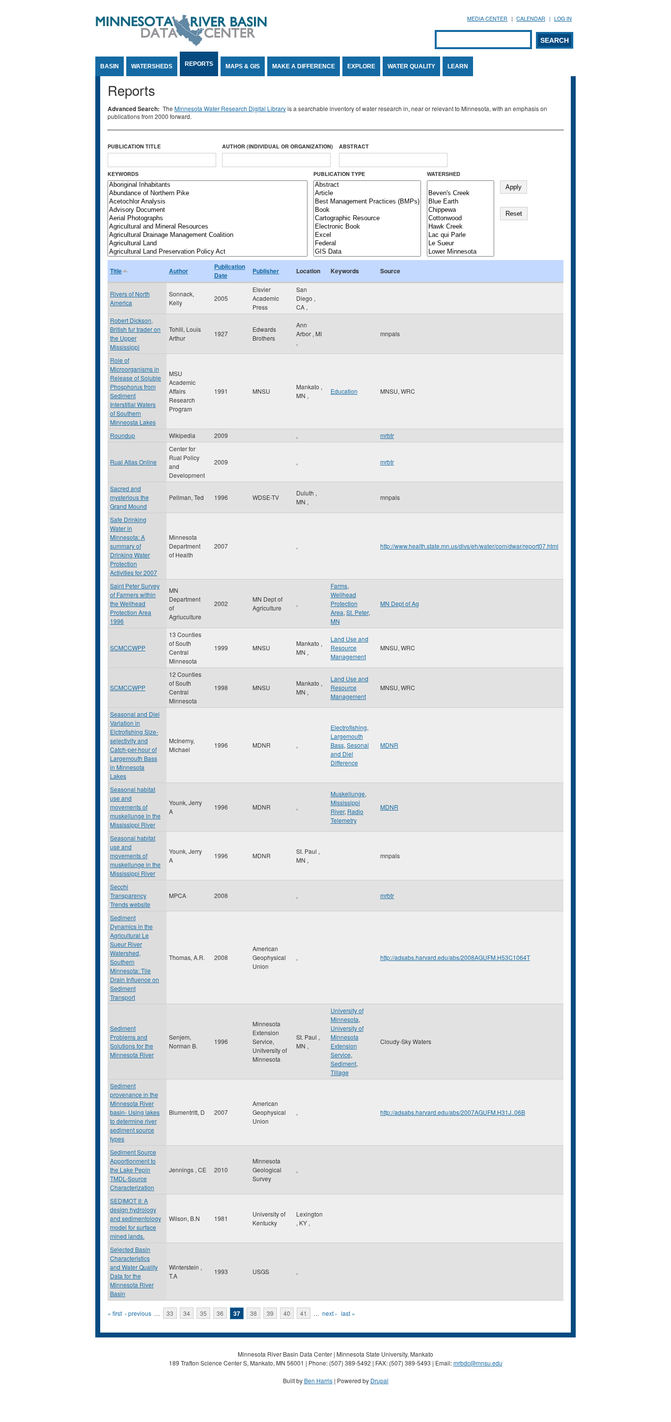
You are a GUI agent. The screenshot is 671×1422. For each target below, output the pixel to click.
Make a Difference (303, 66)
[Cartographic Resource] (367, 218)
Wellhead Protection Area (344, 603)
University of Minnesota (347, 1014)
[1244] (460, 185)
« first (115, 1313)
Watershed (443, 173)
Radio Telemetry (347, 815)
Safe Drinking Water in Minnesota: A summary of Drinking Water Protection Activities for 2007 (133, 546)
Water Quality (411, 66)
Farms (339, 585)
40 (286, 1313)
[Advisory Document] (207, 210)
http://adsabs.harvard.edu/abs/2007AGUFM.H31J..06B (452, 1112)
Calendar (530, 18)
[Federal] (367, 243)
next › (329, 1313)
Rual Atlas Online (133, 462)
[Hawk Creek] (460, 227)
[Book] (367, 210)
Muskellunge (348, 793)
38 (253, 1313)
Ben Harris (318, 1380)
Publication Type (339, 173)
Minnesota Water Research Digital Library (230, 108)
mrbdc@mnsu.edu (478, 1363)
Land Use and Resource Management (349, 648)
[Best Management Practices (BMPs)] (367, 202)
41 (303, 1313)
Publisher (265, 270)
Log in (563, 18)
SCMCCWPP (127, 647)
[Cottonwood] (460, 218)
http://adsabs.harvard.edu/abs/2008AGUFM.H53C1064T (455, 957)
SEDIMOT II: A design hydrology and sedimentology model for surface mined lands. (135, 1218)
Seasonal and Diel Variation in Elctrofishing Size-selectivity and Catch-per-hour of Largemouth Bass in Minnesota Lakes (135, 745)
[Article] (367, 193)
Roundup (122, 435)
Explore (361, 66)
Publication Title (134, 146)
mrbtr (387, 435)
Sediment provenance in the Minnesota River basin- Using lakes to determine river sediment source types (135, 1112)
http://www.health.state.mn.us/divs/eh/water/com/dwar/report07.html (469, 546)
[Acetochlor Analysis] (207, 202)
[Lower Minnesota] (460, 252)
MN (335, 621)
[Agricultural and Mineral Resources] (207, 227)
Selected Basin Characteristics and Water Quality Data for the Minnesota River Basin (134, 1271)
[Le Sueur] (460, 243)
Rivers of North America (130, 298)
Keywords (123, 173)
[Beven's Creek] (460, 193)
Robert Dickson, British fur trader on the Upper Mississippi (135, 333)
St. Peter (357, 612)
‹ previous (138, 1313)
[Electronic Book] (367, 227)
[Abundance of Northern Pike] (207, 193)
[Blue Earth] (460, 202)
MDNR (389, 745)
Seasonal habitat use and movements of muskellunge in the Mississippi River (135, 807)
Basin (109, 66)
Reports (199, 63)
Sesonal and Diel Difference (350, 754)
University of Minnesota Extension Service (347, 1041)
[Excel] (367, 235)
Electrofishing (349, 727)
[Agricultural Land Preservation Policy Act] (207, 252)
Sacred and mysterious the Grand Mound (129, 497)
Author (178, 270)
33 (170, 1313)
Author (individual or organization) (277, 146)
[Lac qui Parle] (460, 235)
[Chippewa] (460, 210)
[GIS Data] (367, 252)
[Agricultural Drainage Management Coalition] (207, 235)
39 (270, 1313)
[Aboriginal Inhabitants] (207, 185)
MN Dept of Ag (399, 603)
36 (220, 1313)
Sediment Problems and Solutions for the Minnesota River (132, 1041)
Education (344, 391)
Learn (457, 66)
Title (116, 270)
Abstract (354, 146)
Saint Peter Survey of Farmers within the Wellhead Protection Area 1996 (135, 603)
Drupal (379, 1380)
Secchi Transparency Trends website (130, 895)
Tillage (340, 1072)
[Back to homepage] (181, 43)
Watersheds (151, 66)
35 (203, 1313)
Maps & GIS (242, 66)
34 (186, 1313)
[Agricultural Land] (207, 243)
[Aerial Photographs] (207, 218)
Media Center (487, 18)
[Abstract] (367, 185)
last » (348, 1313)
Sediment (343, 1063)
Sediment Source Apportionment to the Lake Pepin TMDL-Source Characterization (133, 1169)
